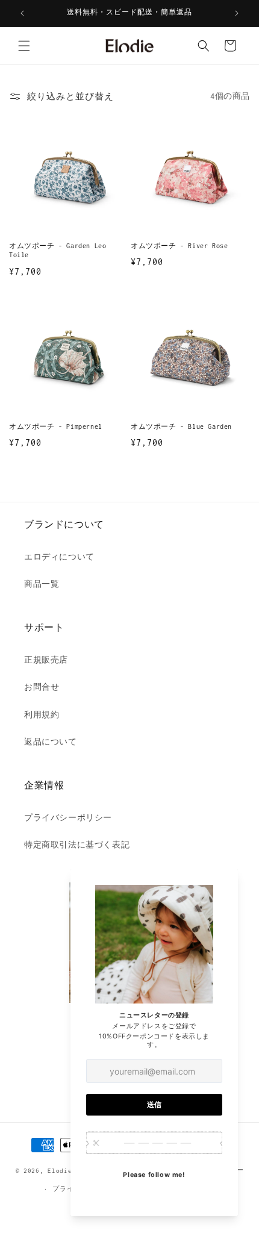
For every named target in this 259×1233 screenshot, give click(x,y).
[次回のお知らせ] (236, 13)
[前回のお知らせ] (22, 13)
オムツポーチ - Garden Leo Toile (57, 250)
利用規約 (41, 714)
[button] (24, 46)
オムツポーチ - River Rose (179, 245)
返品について (50, 741)
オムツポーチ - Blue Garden (181, 426)
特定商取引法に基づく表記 (77, 844)
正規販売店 (46, 659)
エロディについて (59, 556)
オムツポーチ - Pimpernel (55, 426)
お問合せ (41, 686)
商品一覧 (41, 583)
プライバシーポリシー (68, 817)
